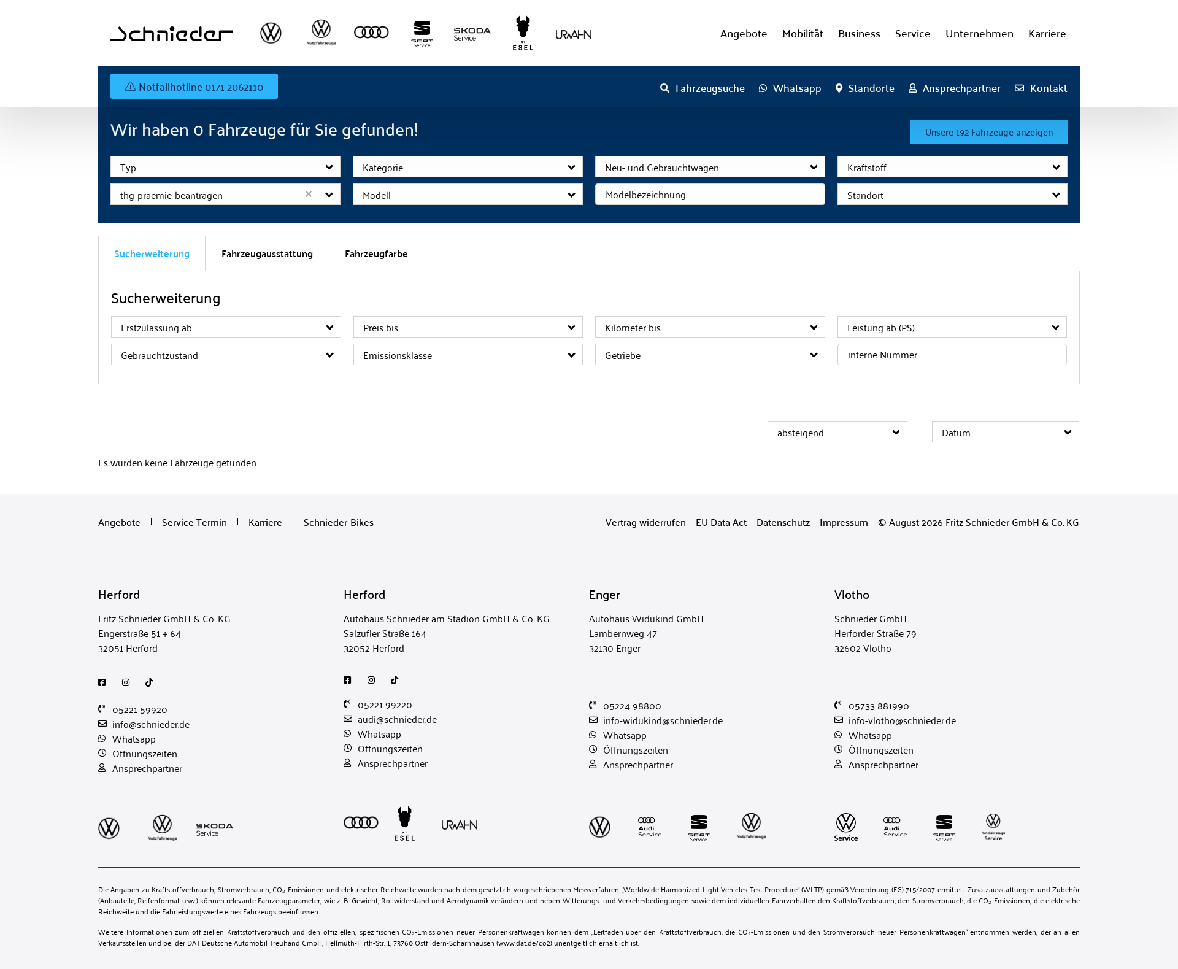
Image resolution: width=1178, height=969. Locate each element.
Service (913, 33)
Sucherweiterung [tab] (152, 253)
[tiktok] (152, 682)
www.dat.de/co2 (524, 942)
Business (859, 33)
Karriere (1047, 33)
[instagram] (129, 682)
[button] (330, 166)
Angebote (744, 33)
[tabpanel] (589, 327)
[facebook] (105, 682)
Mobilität (802, 33)
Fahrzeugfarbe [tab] (376, 253)
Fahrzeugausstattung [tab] (267, 253)
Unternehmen (979, 33)
